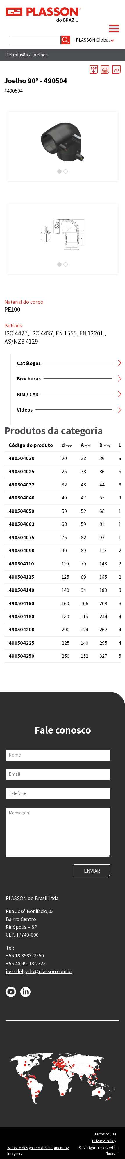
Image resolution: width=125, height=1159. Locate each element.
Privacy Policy (104, 1140)
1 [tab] (59, 171)
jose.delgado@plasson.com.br (39, 971)
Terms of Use (105, 1134)
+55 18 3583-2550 (25, 955)
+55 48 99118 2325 (26, 963)
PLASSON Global (93, 40)
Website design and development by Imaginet (38, 1150)
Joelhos (39, 54)
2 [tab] (65, 171)
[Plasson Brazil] (43, 14)
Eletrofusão (16, 54)
